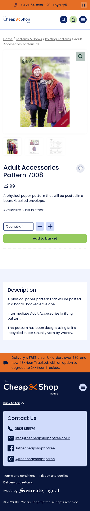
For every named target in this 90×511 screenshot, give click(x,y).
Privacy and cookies (54, 476)
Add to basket (45, 238)
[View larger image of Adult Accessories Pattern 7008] (45, 92)
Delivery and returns (18, 482)
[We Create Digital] (39, 490)
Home (8, 39)
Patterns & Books (29, 39)
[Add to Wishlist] (80, 168)
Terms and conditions (19, 476)
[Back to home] (16, 19)
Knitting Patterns (58, 39)
